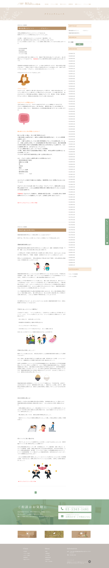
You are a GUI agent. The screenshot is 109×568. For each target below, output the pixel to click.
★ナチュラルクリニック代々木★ (27, 202)
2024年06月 (72, 111)
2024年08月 (72, 106)
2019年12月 (72, 171)
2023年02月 (72, 126)
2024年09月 (72, 103)
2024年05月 (72, 113)
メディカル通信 (73, 276)
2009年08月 (72, 257)
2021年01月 (72, 141)
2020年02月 (72, 166)
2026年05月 (72, 58)
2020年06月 (72, 156)
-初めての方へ (26, 559)
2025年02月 (72, 96)
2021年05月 (72, 134)
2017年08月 (72, 222)
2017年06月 (72, 224)
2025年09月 (72, 78)
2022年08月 (72, 129)
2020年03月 (72, 164)
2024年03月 (72, 118)
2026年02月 (72, 66)
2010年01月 (72, 247)
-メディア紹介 (26, 553)
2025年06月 (72, 86)
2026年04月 (72, 61)
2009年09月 (72, 255)
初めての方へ (63, 4)
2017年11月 (72, 217)
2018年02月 (72, 209)
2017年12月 (72, 214)
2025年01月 (72, 98)
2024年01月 (72, 124)
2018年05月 (72, 202)
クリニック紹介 (54, 4)
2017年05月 (72, 227)
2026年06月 (72, 56)
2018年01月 (72, 212)
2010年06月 (72, 239)
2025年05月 (72, 88)
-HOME (25, 551)
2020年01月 (72, 169)
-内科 (46, 551)
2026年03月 (72, 63)
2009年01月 (72, 265)
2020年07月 (72, 154)
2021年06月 (72, 131)
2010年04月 (72, 244)
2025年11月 (72, 73)
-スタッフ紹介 (26, 555)
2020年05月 (72, 159)
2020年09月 (72, 149)
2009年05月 (72, 260)
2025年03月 (72, 93)
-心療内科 (47, 553)
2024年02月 (72, 121)
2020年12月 (72, 144)
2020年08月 (72, 151)
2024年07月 (72, 108)
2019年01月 (72, 192)
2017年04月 (72, 229)
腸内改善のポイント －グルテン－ (34, 28)
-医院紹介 (25, 557)
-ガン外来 (47, 555)
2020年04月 (72, 161)
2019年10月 (72, 176)
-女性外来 (47, 559)
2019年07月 (72, 184)
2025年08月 (72, 81)
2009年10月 (72, 252)
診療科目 (71, 4)
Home (46, 4)
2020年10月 (72, 146)
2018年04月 (72, 204)
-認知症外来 (48, 557)
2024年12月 (72, 101)
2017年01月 (72, 237)
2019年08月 (72, 181)
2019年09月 (72, 179)
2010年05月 (72, 242)
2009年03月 (72, 262)
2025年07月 (72, 83)
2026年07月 (72, 53)
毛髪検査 (35, 58)
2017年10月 (72, 219)
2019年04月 (72, 186)
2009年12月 (72, 249)
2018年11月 (72, 194)
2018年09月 (72, 199)
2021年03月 (72, 136)
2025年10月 (72, 76)
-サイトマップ (70, 560)
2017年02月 (72, 234)
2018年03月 (72, 207)
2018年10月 (72, 197)
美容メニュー (78, 4)
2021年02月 (72, 139)
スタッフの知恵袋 (73, 274)
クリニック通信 (87, 4)
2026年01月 (72, 68)
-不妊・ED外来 (48, 561)
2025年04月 (72, 91)
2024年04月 (72, 116)
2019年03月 (72, 189)
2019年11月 (72, 174)
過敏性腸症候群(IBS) (27, 230)
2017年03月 (72, 232)
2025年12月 (72, 71)
